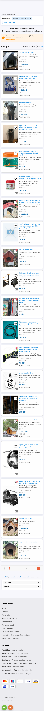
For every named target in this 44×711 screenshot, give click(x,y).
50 (42, 46)
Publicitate (6, 615)
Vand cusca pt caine (26, 52)
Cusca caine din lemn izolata (29, 420)
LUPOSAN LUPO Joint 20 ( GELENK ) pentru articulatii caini (28, 153)
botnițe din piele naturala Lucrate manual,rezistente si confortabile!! (29, 275)
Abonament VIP (8, 622)
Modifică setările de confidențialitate (16, 635)
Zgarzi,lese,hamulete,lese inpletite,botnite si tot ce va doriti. (29, 300)
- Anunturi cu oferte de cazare (19, 663)
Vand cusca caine (25, 518)
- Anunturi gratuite (13, 650)
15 (32, 568)
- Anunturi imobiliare (14, 657)
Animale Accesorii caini (21, 19)
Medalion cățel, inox (26, 373)
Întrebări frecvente (9, 618)
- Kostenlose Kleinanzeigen (16, 673)
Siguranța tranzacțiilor (10, 632)
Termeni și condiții (8, 625)
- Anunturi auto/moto (15, 653)
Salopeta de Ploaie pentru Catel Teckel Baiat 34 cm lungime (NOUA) (28, 349)
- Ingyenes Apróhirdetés (17, 670)
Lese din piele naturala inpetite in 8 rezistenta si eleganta (28, 398)
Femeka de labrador (26, 102)
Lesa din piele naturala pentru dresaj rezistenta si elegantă (28, 323)
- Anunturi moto (13, 667)
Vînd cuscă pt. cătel (26, 249)
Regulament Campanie (11, 638)
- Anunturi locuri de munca (16, 660)
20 (38, 46)
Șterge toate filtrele (9, 22)
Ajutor (4, 608)
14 (26, 568)
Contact (5, 612)
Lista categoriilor (8, 628)
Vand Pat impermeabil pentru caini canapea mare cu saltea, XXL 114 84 (29, 127)
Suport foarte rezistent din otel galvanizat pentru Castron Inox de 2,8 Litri (30, 445)
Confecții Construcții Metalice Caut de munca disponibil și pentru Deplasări (29, 226)
